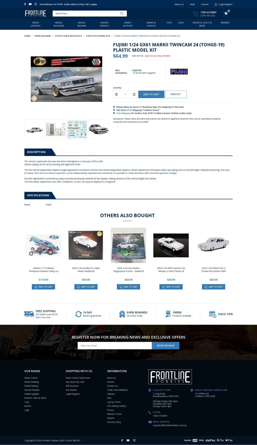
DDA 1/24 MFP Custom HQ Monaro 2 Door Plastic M (171, 270)
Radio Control (36, 24)
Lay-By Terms (114, 402)
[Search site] (122, 14)
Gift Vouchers (72, 385)
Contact (205, 4)
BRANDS (225, 22)
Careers (111, 381)
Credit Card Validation (117, 389)
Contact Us (112, 385)
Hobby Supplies (128, 24)
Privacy (110, 410)
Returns (111, 418)
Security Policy (114, 422)
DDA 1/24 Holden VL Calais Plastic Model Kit (86, 270)
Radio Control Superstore (78, 377)
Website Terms (114, 414)
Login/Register (73, 393)
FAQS (192, 4)
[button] (176, 94)
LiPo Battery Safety (116, 406)
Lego (26, 410)
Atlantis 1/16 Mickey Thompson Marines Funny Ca (43, 270)
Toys (169, 22)
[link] (25, 4)
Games (27, 406)
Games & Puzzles (151, 24)
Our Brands (71, 389)
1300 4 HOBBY (208, 12)
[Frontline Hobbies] (35, 14)
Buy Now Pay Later (75, 381)
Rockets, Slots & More (202, 24)
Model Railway (81, 24)
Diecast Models (104, 24)
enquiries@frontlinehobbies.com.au (170, 425)
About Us (179, 4)
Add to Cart (151, 94)
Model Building (59, 24)
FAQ (109, 397)
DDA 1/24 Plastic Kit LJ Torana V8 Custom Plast (213, 270)
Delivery (111, 393)
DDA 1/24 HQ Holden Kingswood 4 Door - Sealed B (128, 270)
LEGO (181, 22)
